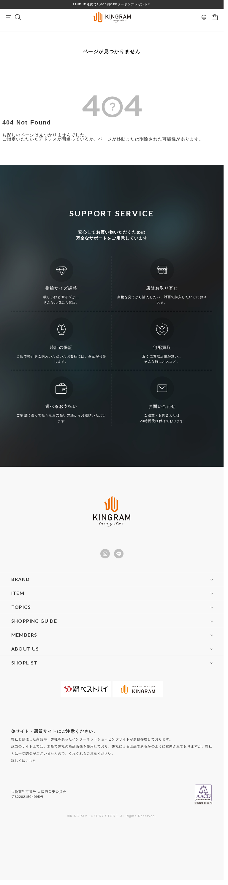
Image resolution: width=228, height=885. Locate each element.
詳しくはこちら (24, 760)
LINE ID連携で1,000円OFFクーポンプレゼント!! (112, 4)
